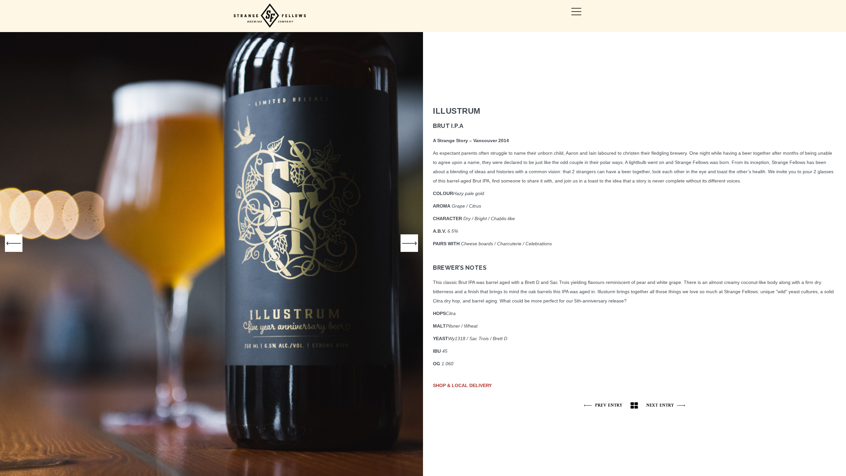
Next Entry (660, 405)
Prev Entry (608, 405)
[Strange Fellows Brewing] (270, 16)
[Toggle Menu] (576, 11)
